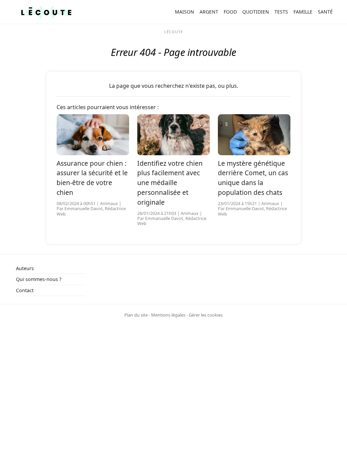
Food (230, 11)
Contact (25, 290)
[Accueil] (46, 12)
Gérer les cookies (206, 315)
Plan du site (136, 315)
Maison (184, 11)
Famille (302, 11)
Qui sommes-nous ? (38, 279)
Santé (325, 11)
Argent (209, 11)
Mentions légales (168, 315)
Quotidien (255, 11)
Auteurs (25, 268)
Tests (281, 11)
